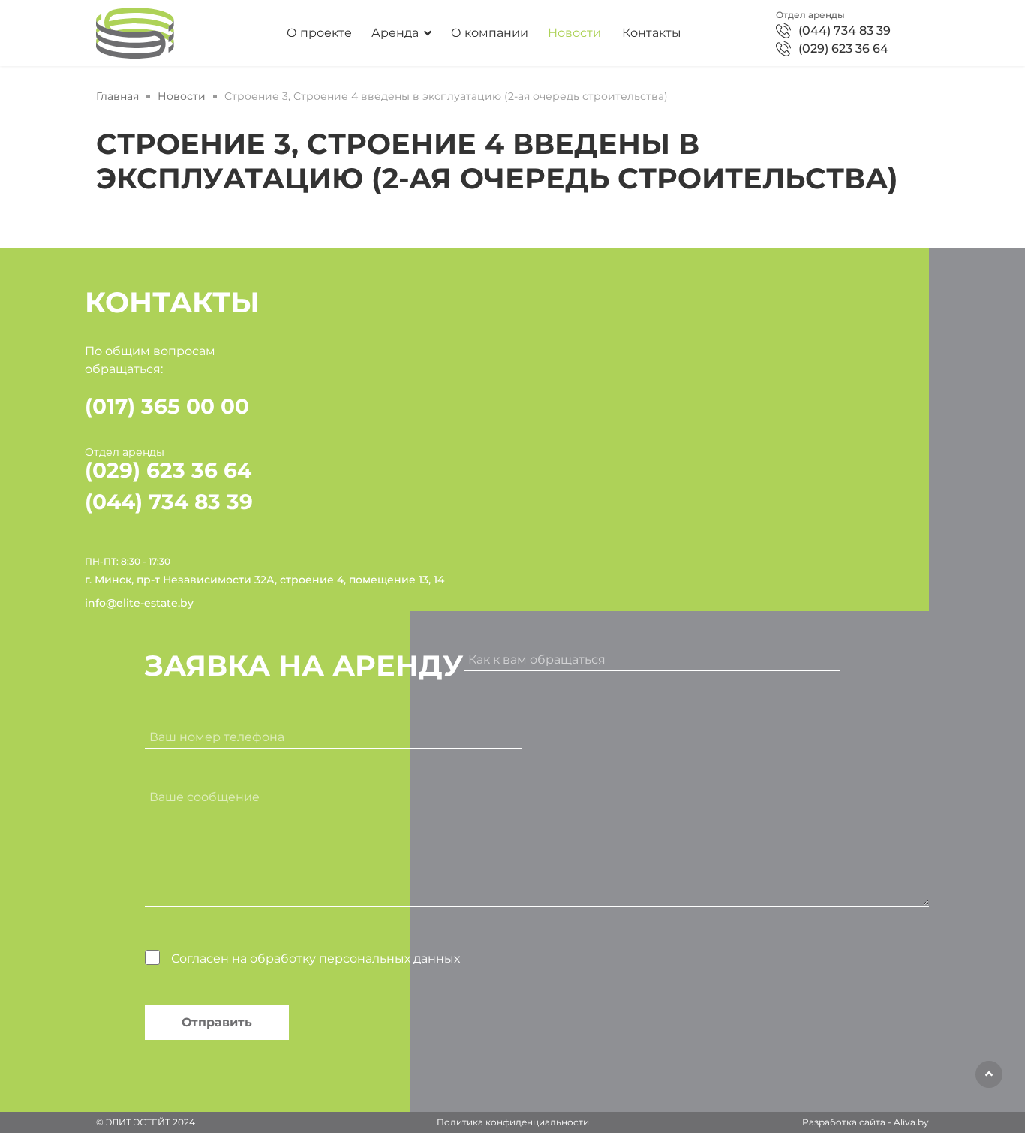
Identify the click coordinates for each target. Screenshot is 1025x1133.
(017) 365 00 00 (167, 406)
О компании (489, 33)
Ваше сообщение (204, 797)
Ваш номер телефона (216, 737)
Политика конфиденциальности (513, 1122)
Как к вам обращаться (537, 659)
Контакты (651, 33)
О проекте (319, 33)
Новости (574, 33)
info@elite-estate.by (139, 603)
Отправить (217, 1022)
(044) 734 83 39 (844, 30)
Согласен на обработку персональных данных (315, 958)
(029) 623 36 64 (843, 48)
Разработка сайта (843, 1122)
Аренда (395, 33)
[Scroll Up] (988, 1074)
